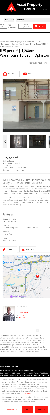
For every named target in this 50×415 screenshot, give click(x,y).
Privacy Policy (27, 393)
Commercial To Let (6, 373)
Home (8, 370)
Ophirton (15, 44)
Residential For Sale (18, 370)
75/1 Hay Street (35, 44)
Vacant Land (46, 375)
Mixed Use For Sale (6, 375)
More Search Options (26, 26)
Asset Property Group (18, 42)
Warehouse (24, 44)
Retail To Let (44, 373)
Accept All (41, 410)
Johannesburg (5, 44)
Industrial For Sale (20, 373)
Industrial (30, 42)
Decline (27, 410)
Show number (23, 313)
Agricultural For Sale (34, 375)
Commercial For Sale (33, 370)
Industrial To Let (33, 373)
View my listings (23, 315)
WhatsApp (21, 317)
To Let (38, 42)
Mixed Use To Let (20, 375)
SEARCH (41, 26)
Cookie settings (11, 410)
